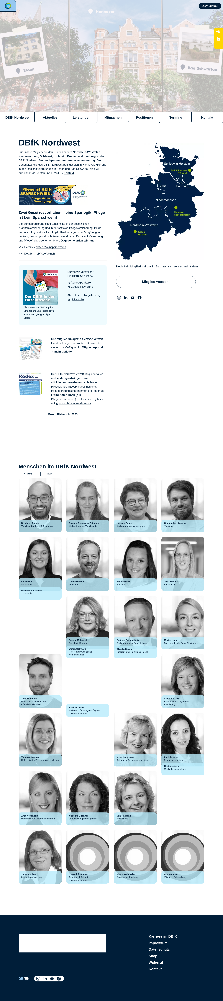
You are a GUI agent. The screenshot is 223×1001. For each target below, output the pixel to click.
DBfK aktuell (210, 5)
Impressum (158, 943)
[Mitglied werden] (218, 31)
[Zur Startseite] (8, 6)
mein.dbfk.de (63, 351)
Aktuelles (50, 117)
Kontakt (207, 117)
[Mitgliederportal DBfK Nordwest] (30, 359)
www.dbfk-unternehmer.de (75, 403)
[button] (119, 297)
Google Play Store (82, 286)
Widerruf (156, 962)
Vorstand (28, 474)
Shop (153, 956)
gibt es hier (77, 299)
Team (49, 474)
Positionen (144, 117)
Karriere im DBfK (163, 936)
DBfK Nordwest (17, 117)
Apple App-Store (81, 282)
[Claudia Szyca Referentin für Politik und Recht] (135, 681)
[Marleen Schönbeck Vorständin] (40, 622)
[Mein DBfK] (218, 38)
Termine (175, 117)
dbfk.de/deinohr (46, 253)
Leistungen (81, 117)
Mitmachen (113, 117)
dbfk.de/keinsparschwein (51, 247)
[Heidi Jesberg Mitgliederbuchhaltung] (182, 798)
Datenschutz (159, 949)
